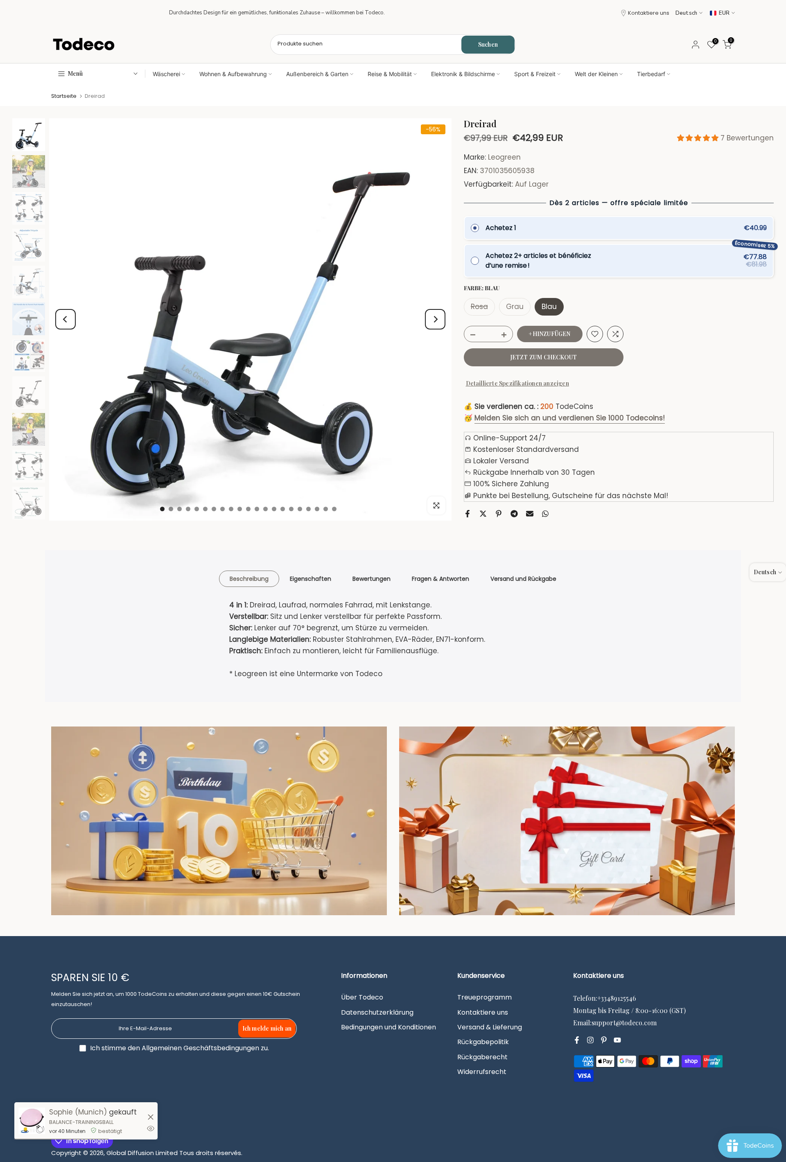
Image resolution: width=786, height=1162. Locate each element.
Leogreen (504, 157)
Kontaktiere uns (648, 13)
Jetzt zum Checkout (543, 357)
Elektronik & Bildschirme (463, 73)
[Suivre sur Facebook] (576, 1040)
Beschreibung (249, 578)
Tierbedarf (651, 73)
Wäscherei (166, 73)
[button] (698, 138)
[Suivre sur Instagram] (590, 1040)
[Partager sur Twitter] (483, 513)
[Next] (435, 319)
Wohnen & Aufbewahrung (233, 73)
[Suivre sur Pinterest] (604, 1040)
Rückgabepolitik (483, 1042)
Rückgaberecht (482, 1057)
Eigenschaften (310, 578)
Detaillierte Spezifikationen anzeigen (517, 383)
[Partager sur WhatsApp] (545, 513)
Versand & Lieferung (489, 1027)
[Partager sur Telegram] (514, 513)
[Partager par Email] (529, 513)
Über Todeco (362, 997)
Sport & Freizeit (535, 73)
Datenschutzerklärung (377, 1012)
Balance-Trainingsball (81, 1122)
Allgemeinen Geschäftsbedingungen (200, 1048)
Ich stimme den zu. (179, 1048)
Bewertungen (371, 578)
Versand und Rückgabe (523, 578)
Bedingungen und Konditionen (388, 1027)
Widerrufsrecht (481, 1071)
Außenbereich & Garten (317, 73)
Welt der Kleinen (596, 73)
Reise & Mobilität (390, 73)
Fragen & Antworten (440, 578)
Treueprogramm (484, 997)
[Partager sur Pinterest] (498, 513)
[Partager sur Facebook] (467, 513)
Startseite (64, 96)
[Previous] (65, 319)
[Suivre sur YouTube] (617, 1040)
